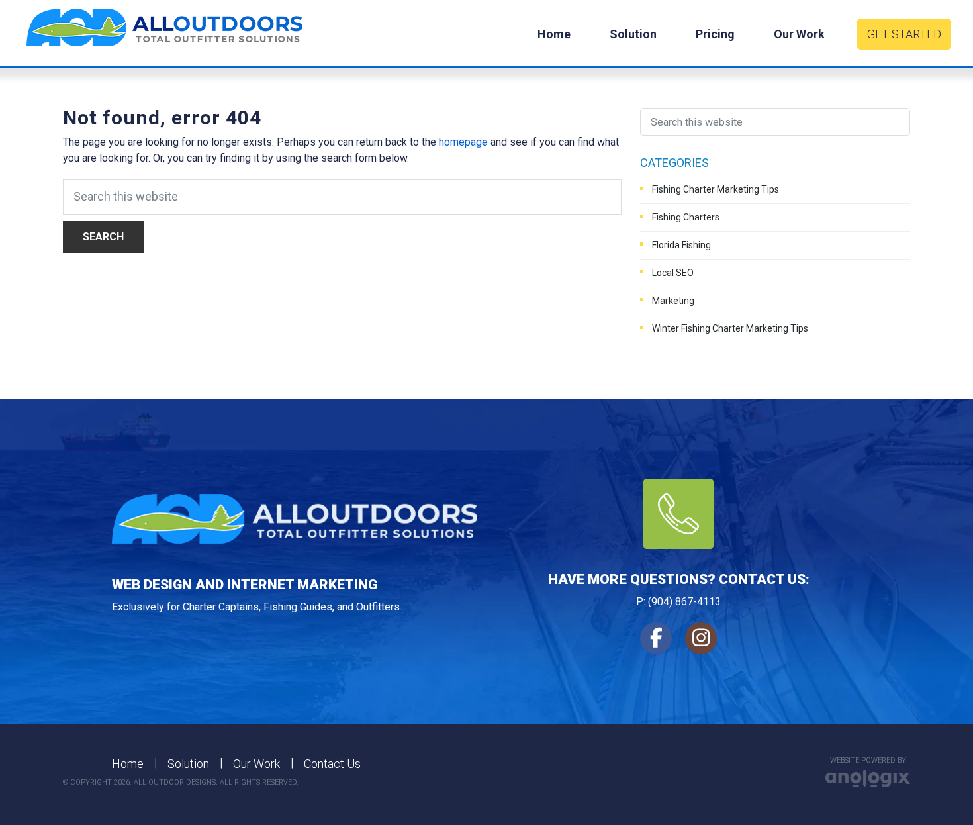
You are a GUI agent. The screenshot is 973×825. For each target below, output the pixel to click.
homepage (463, 142)
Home (128, 764)
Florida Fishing (681, 245)
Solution (188, 764)
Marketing (673, 300)
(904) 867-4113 (684, 601)
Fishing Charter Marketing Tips (715, 189)
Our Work (256, 764)
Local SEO (673, 272)
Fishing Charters (685, 217)
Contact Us (332, 764)
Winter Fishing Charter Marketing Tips (730, 328)
